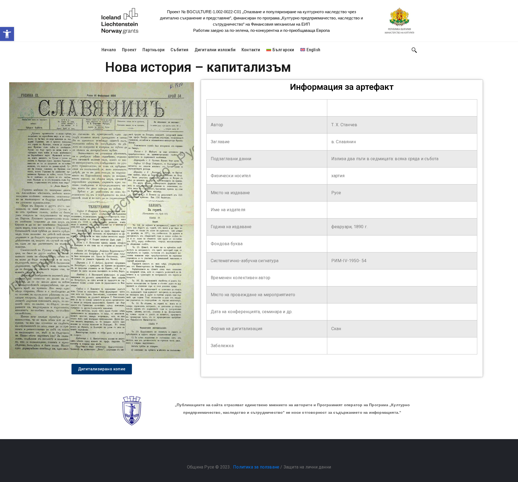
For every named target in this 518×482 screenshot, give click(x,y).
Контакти (250, 49)
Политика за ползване (256, 467)
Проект (129, 49)
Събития (179, 49)
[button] (7, 34)
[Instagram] (264, 453)
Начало (108, 49)
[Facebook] (253, 453)
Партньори (153, 49)
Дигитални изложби (215, 49)
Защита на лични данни (307, 467)
